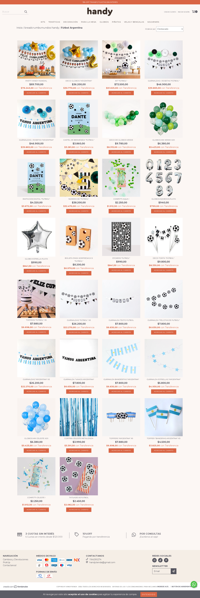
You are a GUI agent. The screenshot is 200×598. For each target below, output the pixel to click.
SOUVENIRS (153, 22)
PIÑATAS (116, 22)
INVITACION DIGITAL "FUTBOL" (36, 199)
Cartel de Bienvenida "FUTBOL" (78, 140)
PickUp (6, 562)
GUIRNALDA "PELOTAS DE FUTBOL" (164, 320)
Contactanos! (9, 565)
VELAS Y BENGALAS (134, 22)
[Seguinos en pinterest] (166, 560)
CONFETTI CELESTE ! (36, 497)
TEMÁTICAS (54, 22)
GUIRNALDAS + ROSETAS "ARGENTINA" (36, 140)
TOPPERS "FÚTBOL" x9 (36, 320)
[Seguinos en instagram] (154, 560)
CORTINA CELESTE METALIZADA (78, 438)
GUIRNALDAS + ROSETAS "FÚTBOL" (164, 81)
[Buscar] (26, 11)
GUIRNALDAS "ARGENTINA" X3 (36, 379)
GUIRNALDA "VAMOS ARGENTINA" (79, 379)
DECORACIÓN (70, 22)
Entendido (148, 594)
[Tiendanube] (16, 588)
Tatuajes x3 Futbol (79, 497)
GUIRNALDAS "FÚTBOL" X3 (79, 320)
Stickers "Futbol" (121, 258)
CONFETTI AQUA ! (121, 199)
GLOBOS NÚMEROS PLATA (164, 199)
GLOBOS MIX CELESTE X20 (36, 438)
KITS (43, 22)
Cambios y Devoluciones (15, 559)
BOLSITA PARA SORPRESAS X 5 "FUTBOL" (79, 259)
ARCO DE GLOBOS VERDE (121, 140)
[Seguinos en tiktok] (160, 560)
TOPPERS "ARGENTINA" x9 (121, 438)
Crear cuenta (170, 12)
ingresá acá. (163, 587)
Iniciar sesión (183, 12)
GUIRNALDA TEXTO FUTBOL (121, 320)
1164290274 (95, 559)
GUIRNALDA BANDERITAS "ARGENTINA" (121, 379)
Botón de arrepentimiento (184, 587)
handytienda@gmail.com (102, 562)
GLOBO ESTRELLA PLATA (36, 259)
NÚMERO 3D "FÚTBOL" (79, 199)
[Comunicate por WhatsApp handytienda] (194, 584)
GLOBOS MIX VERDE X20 (163, 140)
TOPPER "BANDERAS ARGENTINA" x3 (163, 438)
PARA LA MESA (88, 22)
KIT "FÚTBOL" (121, 81)
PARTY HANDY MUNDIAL (36, 81)
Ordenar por (150, 29)
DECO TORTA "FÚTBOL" (163, 258)
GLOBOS (104, 22)
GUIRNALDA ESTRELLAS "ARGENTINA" (164, 379)
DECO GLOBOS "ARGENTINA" (79, 81)
